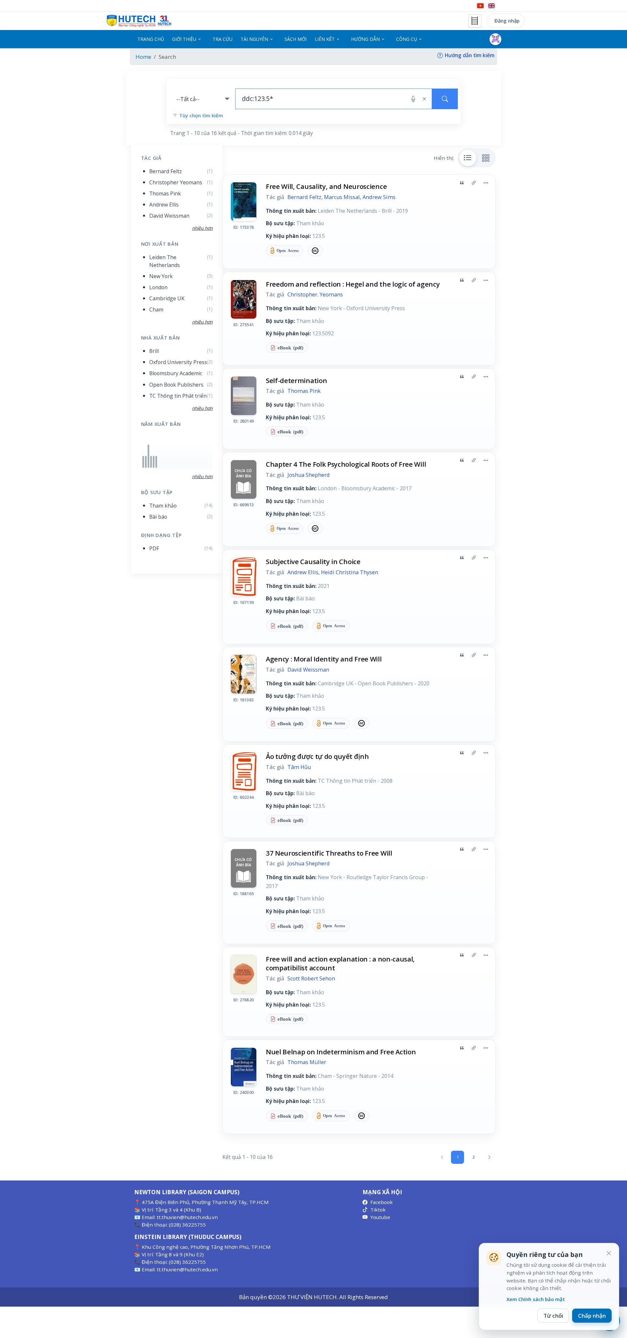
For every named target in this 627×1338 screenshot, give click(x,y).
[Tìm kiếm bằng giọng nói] (413, 99)
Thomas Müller (306, 1062)
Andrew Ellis (302, 572)
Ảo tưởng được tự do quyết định (317, 756)
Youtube (380, 1217)
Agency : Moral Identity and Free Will (324, 658)
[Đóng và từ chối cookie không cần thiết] (608, 1253)
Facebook (381, 1202)
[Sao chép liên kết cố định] (473, 182)
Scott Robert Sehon (311, 978)
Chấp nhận (592, 1315)
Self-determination (296, 380)
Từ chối (553, 1315)
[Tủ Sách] (474, 20)
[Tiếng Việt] (480, 5)
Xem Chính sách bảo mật (535, 1299)
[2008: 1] (143, 462)
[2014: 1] (146, 462)
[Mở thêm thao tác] (485, 182)
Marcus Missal (342, 197)
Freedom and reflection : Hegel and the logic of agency (353, 284)
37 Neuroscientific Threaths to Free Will (329, 853)
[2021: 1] (156, 462)
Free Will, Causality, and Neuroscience (326, 186)
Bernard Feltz (304, 197)
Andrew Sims (378, 197)
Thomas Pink (304, 390)
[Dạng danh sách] (467, 158)
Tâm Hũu (299, 767)
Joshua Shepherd (308, 474)
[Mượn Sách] (495, 39)
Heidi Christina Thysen (349, 572)
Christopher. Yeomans (315, 294)
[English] (491, 5)
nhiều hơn (202, 476)
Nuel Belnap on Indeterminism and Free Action (341, 1051)
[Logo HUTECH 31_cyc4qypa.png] (139, 21)
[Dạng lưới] (485, 158)
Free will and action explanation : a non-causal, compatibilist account (340, 963)
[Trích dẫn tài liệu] (461, 182)
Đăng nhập (507, 20)
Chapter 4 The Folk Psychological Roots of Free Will (346, 464)
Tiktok (378, 1209)
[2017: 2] (148, 456)
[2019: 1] (151, 462)
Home (143, 56)
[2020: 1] (153, 462)
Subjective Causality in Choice (313, 561)
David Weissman (308, 669)
